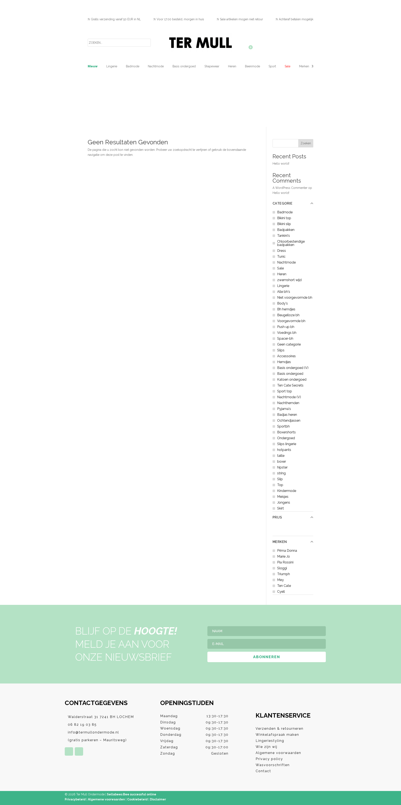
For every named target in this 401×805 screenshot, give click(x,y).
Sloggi (282, 568)
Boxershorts (286, 432)
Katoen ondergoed (291, 379)
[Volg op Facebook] (69, 751)
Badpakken (285, 230)
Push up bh (285, 327)
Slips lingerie (286, 444)
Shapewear (211, 66)
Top (280, 485)
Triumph (283, 574)
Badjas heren (287, 415)
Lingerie (111, 66)
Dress (281, 251)
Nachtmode (156, 66)
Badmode (132, 66)
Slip (280, 479)
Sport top (284, 391)
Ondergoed (286, 438)
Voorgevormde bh (291, 321)
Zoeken (306, 143)
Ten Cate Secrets (290, 385)
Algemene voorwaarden (278, 753)
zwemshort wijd (289, 280)
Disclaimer (158, 799)
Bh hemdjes (286, 309)
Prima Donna (287, 551)
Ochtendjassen (288, 420)
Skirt (280, 508)
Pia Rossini (285, 562)
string (281, 473)
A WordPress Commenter (290, 187)
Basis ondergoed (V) (292, 368)
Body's (282, 303)
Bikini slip (284, 224)
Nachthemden (288, 403)
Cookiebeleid (137, 799)
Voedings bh (286, 333)
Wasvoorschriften (273, 765)
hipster (282, 467)
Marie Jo (283, 556)
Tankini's (283, 236)
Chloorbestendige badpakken (291, 243)
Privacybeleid (75, 799)
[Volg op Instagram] (79, 751)
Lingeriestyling (270, 741)
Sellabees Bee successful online (131, 794)
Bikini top (284, 218)
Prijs (277, 517)
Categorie (283, 203)
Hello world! (281, 163)
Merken (280, 542)
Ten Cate (284, 586)
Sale (287, 66)
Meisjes (282, 497)
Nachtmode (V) (289, 397)
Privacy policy (269, 759)
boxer (281, 461)
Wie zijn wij (266, 747)
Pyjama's (284, 409)
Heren (232, 66)
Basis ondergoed (184, 66)
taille (280, 456)
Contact (263, 771)
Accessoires (286, 356)
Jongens (283, 502)
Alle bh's (283, 292)
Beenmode (252, 66)
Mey (280, 580)
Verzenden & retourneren (279, 729)
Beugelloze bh (288, 315)
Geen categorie (289, 344)
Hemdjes (284, 362)
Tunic (281, 257)
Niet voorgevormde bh (294, 297)
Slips (280, 350)
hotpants (284, 450)
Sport (272, 66)
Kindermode (286, 491)
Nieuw (93, 66)
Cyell (281, 592)
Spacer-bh (285, 338)
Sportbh (283, 426)
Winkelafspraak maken (277, 735)
